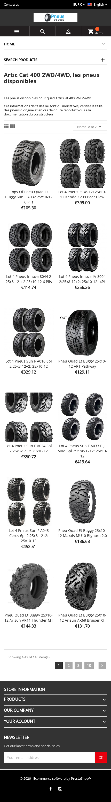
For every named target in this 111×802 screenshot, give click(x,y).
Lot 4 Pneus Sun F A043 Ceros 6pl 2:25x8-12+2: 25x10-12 (29, 535)
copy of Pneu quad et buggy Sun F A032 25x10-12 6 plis (28, 196)
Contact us (11, 4)
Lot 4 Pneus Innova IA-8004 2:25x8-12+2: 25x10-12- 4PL (82, 279)
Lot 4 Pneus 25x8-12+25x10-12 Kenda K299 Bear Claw (82, 194)
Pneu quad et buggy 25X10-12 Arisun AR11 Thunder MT (28, 618)
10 (89, 665)
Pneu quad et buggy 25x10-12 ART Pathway (82, 364)
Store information (24, 689)
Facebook (50, 788)
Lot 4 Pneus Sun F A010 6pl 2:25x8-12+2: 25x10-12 (28, 364)
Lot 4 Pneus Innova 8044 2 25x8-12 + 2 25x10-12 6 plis (29, 279)
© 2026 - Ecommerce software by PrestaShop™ (55, 778)
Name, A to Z (90, 127)
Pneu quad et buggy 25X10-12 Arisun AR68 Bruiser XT (82, 618)
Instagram (60, 788)
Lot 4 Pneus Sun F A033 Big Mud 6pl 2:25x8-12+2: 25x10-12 (82, 450)
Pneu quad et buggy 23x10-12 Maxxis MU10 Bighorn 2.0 (82, 533)
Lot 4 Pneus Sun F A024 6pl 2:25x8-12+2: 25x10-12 (28, 448)
